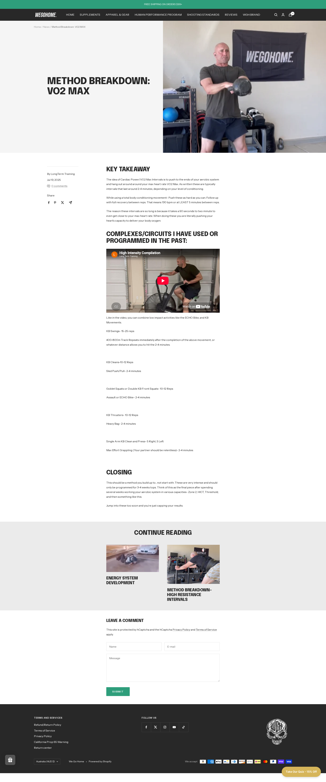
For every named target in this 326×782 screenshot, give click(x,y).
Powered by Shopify (100, 761)
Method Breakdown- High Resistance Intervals (189, 595)
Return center (43, 747)
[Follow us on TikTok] (183, 727)
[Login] (283, 14)
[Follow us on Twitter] (155, 727)
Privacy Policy (181, 629)
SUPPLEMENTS (90, 14)
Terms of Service (206, 629)
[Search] (275, 14)
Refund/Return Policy (47, 724)
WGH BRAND (251, 14)
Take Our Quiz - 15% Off (301, 771)
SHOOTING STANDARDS (203, 14)
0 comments (59, 186)
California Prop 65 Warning (51, 742)
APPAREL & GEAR (117, 14)
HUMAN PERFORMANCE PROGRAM (158, 14)
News (46, 26)
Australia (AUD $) (45, 761)
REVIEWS (231, 14)
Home (37, 26)
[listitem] (49, 202)
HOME (70, 14)
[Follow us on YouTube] (174, 727)
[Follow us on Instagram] (165, 727)
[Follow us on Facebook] (146, 727)
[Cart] (290, 14)
